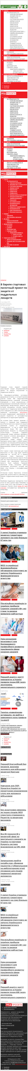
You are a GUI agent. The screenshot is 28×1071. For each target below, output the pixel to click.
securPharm (23, 412)
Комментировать (6, 304)
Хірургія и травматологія (15, 42)
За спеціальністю (13, 12)
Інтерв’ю (10, 62)
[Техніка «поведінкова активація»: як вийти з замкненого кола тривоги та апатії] (12, 707)
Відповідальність (9, 1009)
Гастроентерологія (16, 19)
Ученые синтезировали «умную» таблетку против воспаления (11, 726)
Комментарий (5, 734)
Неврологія (14, 24)
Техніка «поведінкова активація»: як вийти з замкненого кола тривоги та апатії (13, 716)
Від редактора (12, 66)
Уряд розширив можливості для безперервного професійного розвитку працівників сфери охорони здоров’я (12, 645)
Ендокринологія (16, 45)
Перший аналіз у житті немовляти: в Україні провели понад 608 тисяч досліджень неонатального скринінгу (13, 682)
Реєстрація (4, 1028)
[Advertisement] (14, 264)
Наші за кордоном (13, 57)
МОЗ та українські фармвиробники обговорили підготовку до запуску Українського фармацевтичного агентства (14, 572)
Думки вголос (9, 60)
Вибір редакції (6, 529)
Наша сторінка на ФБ (7, 1025)
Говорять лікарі (12, 67)
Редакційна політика (10, 1007)
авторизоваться (14, 506)
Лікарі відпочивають (17, 69)
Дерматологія (15, 21)
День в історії (17, 71)
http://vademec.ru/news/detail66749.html (12, 494)
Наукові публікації (16, 14)
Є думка (9, 64)
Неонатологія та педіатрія (16, 29)
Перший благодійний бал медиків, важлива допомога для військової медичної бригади (13, 768)
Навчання (10, 52)
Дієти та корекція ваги (15, 76)
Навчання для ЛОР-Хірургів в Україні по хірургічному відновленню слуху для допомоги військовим (14, 790)
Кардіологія (14, 23)
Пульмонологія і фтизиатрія (16, 39)
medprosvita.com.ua (21, 1064)
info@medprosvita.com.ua (18, 1062)
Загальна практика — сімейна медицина (17, 32)
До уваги (7, 55)
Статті (6, 11)
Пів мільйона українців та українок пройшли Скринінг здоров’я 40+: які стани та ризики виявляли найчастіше (13, 608)
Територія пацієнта (10, 74)
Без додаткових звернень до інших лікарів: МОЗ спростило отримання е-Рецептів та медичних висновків (13, 814)
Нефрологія (14, 26)
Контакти (7, 83)
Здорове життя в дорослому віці (13, 78)
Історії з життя (18, 73)
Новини (6, 50)
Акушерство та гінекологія (15, 17)
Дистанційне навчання (15, 54)
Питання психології (17, 48)
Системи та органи (14, 81)
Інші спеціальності (16, 47)
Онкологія (13, 35)
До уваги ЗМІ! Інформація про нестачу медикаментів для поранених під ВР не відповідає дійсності (14, 730)
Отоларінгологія (16, 36)
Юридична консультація (16, 59)
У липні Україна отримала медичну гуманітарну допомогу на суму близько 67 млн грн (14, 536)
